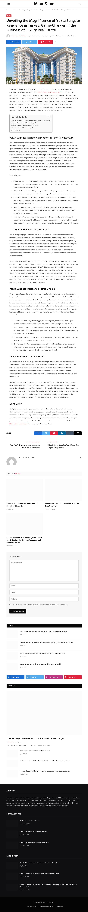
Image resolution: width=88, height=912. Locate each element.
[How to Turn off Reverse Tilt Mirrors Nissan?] (12, 834)
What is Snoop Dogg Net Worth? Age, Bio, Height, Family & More (63, 446)
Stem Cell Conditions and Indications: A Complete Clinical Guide (22, 505)
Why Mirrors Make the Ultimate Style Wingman (35, 751)
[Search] (79, 3)
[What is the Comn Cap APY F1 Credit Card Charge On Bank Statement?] (12, 655)
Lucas (10, 742)
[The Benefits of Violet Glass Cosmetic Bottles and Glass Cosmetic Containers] (12, 763)
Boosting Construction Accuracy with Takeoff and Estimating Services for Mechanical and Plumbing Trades (24, 540)
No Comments (62, 36)
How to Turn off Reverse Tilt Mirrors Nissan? (34, 832)
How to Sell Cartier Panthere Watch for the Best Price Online (62, 505)
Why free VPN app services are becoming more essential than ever (25, 446)
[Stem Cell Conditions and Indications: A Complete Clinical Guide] (24, 490)
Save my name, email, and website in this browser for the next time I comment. (40, 605)
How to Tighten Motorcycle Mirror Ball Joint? (34, 843)
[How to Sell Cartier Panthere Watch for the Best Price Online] (63, 490)
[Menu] (9, 3)
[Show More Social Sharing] (55, 42)
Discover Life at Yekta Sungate (23, 128)
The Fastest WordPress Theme (30, 821)
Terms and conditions (46, 906)
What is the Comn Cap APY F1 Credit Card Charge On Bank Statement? (42, 653)
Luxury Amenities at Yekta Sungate (24, 123)
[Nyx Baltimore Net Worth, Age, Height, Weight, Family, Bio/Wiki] (12, 666)
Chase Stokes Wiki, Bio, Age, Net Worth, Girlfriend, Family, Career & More (43, 632)
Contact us (59, 906)
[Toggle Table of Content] (47, 117)
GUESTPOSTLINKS (19, 36)
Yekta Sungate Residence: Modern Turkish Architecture (31, 120)
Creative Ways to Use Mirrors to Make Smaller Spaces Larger (35, 738)
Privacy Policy (31, 906)
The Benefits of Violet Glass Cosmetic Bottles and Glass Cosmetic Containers (44, 761)
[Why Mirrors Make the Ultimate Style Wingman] (12, 753)
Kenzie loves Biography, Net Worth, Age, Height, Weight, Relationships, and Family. (46, 642)
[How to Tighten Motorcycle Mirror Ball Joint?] (12, 845)
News (9, 15)
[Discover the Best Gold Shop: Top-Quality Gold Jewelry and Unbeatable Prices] (12, 773)
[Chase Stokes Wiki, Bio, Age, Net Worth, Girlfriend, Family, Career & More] (12, 634)
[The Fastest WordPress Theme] (12, 823)
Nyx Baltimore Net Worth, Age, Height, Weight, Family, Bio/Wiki (40, 664)
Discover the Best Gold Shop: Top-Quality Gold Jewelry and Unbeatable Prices (45, 771)
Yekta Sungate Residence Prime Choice (25, 125)
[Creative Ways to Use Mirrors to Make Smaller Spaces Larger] (44, 713)
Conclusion (16, 130)
